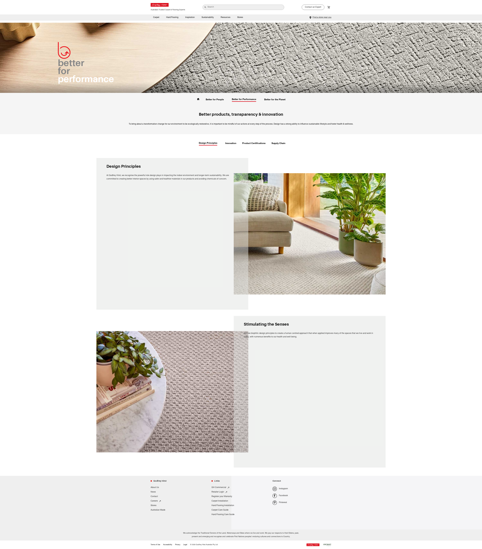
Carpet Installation (220, 501)
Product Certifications (253, 143)
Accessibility (167, 545)
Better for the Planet (274, 100)
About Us (155, 488)
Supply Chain (278, 143)
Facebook (283, 496)
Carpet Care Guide (220, 510)
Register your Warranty (222, 497)
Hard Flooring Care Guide (223, 515)
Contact (154, 497)
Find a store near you (322, 18)
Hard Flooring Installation (223, 506)
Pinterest (283, 503)
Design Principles (208, 143)
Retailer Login (218, 492)
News (153, 492)
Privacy (177, 545)
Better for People (215, 100)
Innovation (230, 143)
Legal (185, 545)
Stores (240, 18)
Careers (154, 501)
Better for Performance (244, 99)
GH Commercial (219, 488)
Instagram (283, 489)
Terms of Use (155, 545)
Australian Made (158, 510)
